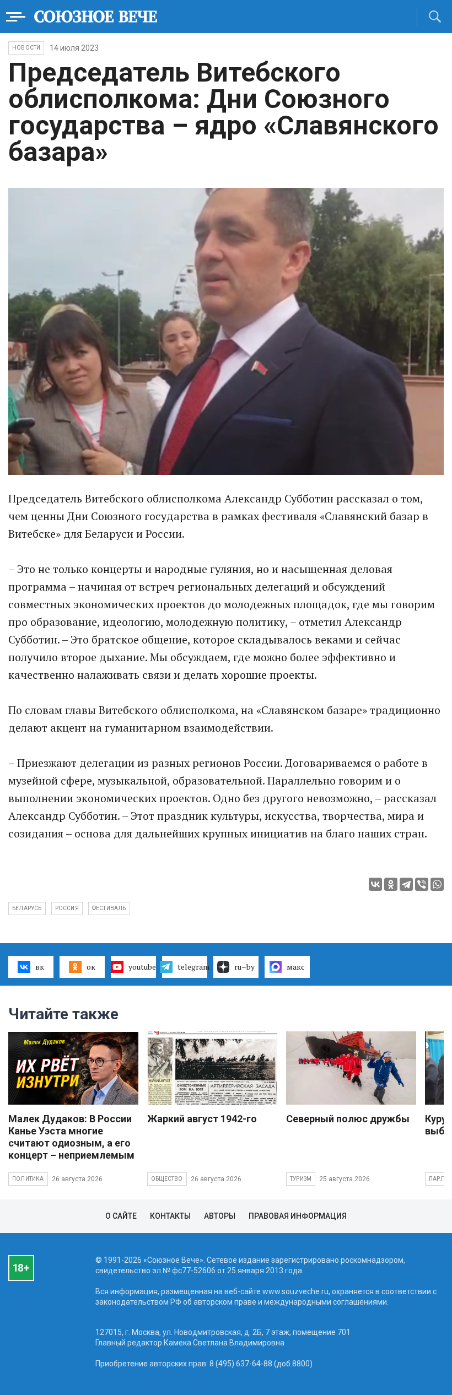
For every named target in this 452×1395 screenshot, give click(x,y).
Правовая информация (298, 1216)
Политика (28, 1179)
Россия (67, 908)
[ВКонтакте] (375, 884)
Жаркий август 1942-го (202, 1118)
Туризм (300, 1179)
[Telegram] (406, 884)
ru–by (244, 966)
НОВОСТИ (26, 48)
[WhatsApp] (437, 884)
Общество (167, 1179)
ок (91, 966)
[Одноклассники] (390, 884)
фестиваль (109, 908)
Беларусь (27, 908)
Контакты (170, 1216)
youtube (142, 966)
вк (39, 966)
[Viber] (421, 884)
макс (296, 966)
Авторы (219, 1216)
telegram (192, 966)
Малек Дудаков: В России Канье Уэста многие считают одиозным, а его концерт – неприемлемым (71, 1137)
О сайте (121, 1216)
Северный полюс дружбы (348, 1118)
